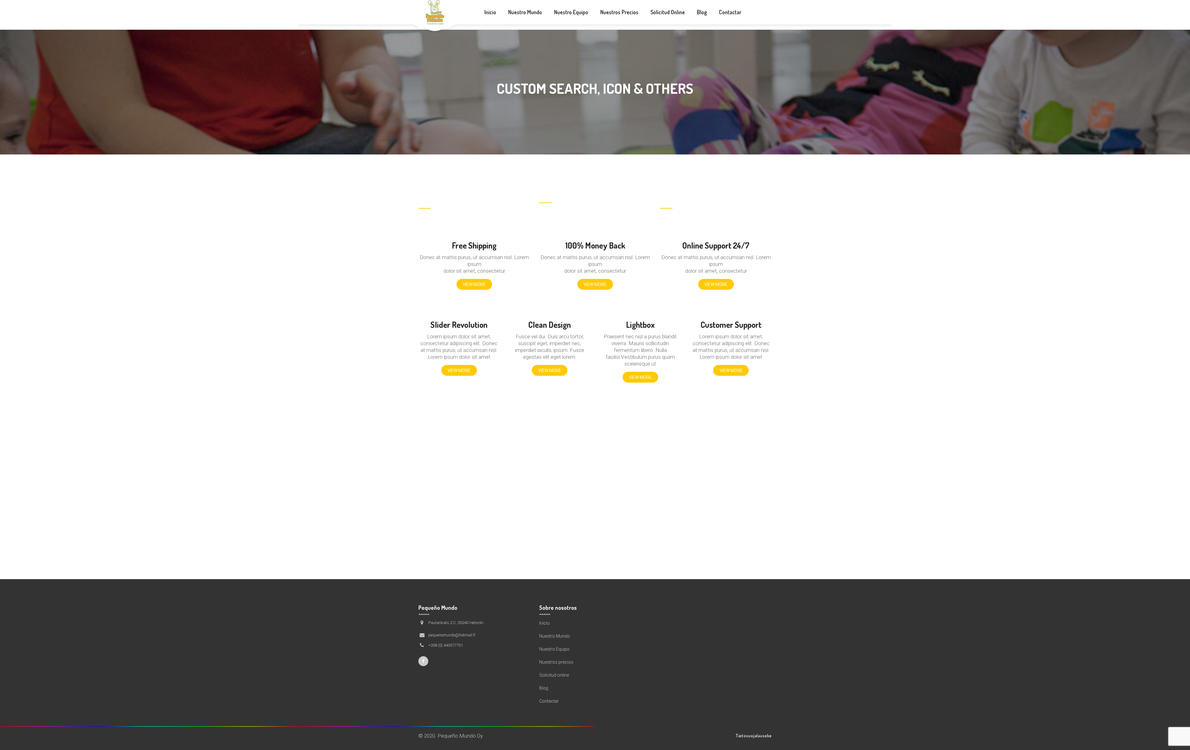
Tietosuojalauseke (753, 735)
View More (474, 284)
